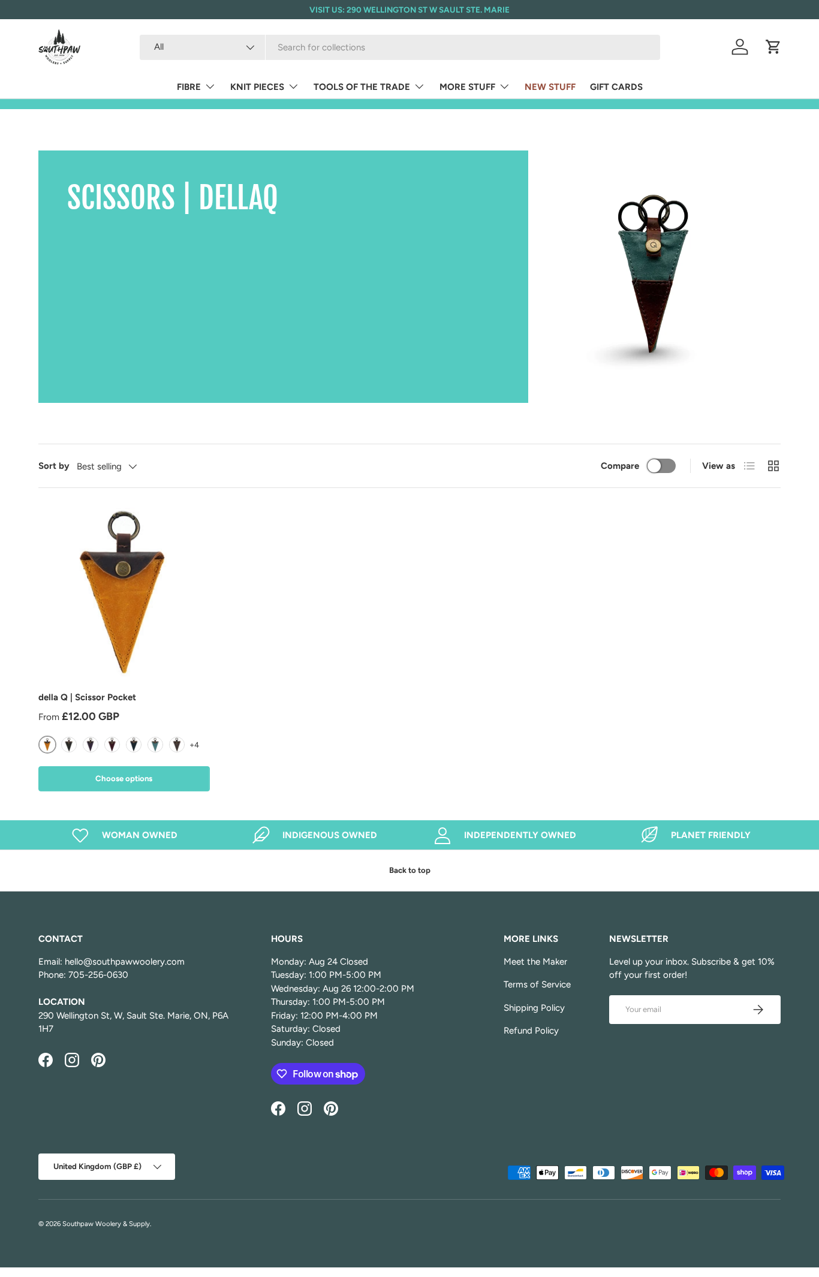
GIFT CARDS (616, 87)
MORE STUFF (467, 87)
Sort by (54, 465)
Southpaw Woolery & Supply (106, 1223)
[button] (773, 47)
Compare (620, 465)
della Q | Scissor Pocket (87, 697)
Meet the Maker (535, 961)
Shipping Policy (534, 1007)
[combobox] (400, 47)
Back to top (409, 870)
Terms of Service (537, 984)
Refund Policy (531, 1030)
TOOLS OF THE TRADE (362, 87)
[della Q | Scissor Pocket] (124, 593)
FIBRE (189, 87)
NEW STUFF (550, 87)
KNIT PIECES (257, 87)
